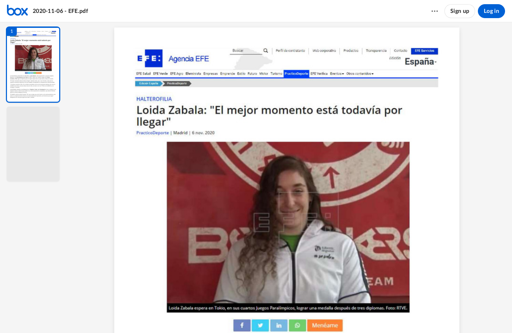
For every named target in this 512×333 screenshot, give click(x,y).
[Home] (17, 11)
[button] (33, 65)
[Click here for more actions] (435, 11)
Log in (491, 11)
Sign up (459, 11)
